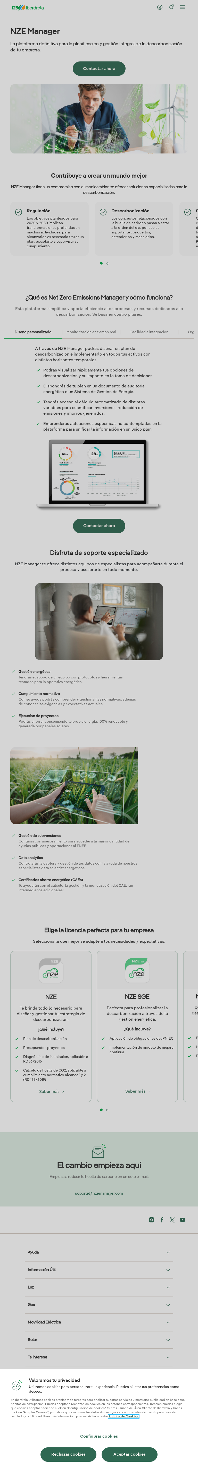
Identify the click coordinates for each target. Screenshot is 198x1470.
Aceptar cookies (129, 1455)
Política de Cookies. (124, 1416)
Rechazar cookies (68, 1455)
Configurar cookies (99, 1437)
